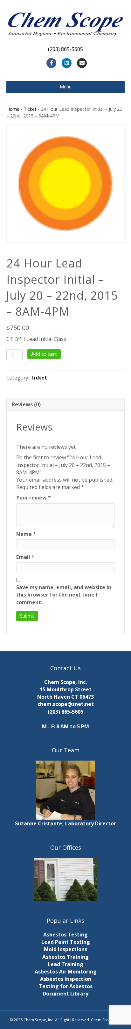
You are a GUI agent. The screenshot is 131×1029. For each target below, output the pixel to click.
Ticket (30, 109)
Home (12, 109)
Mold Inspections (65, 949)
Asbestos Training (65, 956)
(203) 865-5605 (65, 711)
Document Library (65, 993)
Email (25, 556)
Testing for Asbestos (66, 986)
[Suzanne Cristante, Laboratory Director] (65, 789)
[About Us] (65, 879)
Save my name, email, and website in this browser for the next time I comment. (63, 594)
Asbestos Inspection (65, 978)
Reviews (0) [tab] (26, 404)
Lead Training (65, 964)
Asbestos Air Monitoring (66, 971)
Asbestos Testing (65, 934)
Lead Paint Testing (65, 941)
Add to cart (44, 353)
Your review (33, 497)
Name (26, 533)
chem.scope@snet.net (66, 704)
